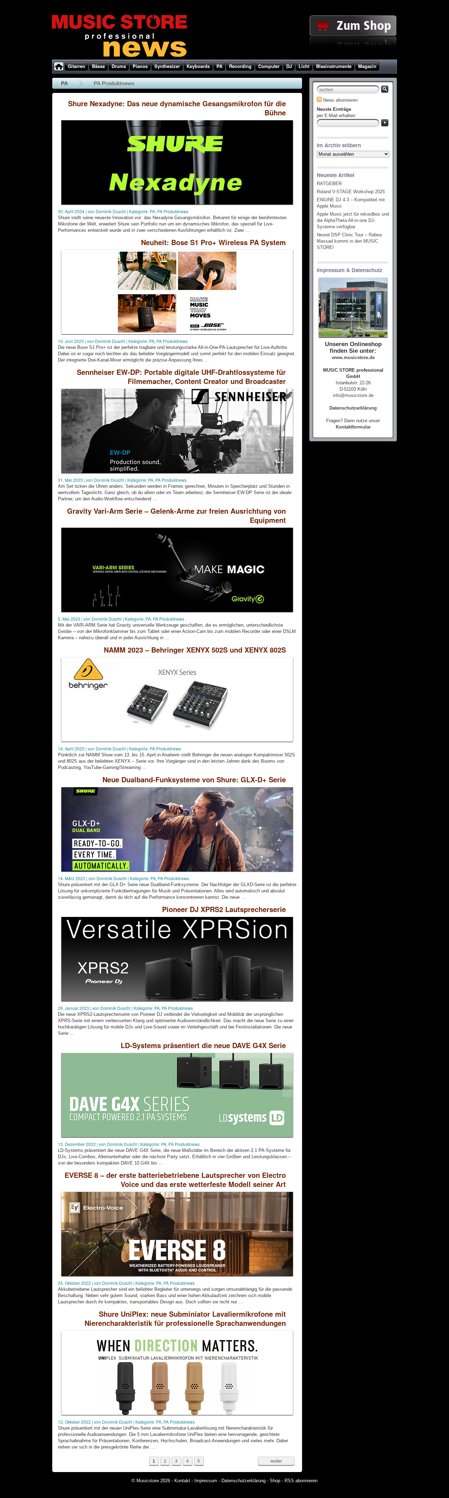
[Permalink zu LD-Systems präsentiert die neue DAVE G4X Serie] (177, 1137)
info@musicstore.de (353, 395)
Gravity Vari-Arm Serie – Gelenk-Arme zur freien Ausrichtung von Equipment (176, 515)
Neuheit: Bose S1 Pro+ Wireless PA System (213, 242)
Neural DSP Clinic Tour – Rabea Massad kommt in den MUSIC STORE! (349, 241)
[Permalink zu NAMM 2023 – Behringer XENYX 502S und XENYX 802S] (177, 742)
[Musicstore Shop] (224, 58)
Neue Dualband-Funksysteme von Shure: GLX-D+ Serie (194, 779)
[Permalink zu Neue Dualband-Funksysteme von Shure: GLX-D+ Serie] (177, 872)
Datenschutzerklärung (243, 1480)
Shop (275, 1480)
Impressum (205, 1480)
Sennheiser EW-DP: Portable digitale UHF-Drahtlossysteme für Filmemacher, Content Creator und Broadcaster (181, 376)
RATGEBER (329, 183)
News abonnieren (340, 100)
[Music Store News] (119, 56)
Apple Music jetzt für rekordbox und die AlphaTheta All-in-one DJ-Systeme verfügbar (353, 220)
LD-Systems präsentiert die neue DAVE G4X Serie (203, 1045)
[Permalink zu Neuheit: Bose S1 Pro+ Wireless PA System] (177, 334)
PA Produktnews (172, 211)
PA (64, 83)
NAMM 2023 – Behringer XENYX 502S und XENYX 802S (195, 650)
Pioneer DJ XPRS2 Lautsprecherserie (224, 909)
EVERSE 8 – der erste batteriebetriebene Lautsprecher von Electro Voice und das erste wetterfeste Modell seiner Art (175, 1179)
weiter (276, 1461)
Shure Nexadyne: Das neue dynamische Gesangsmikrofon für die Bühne (177, 107)
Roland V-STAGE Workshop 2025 (351, 191)
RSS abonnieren (300, 1480)
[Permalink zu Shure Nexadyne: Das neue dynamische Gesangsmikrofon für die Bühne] (177, 205)
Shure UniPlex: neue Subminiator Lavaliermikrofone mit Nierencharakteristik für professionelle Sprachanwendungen (185, 1318)
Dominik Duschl (111, 211)
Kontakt (182, 1480)
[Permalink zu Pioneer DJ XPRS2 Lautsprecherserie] (177, 1001)
